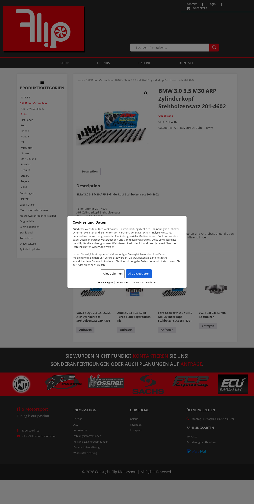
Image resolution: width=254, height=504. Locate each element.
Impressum (122, 282)
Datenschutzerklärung (144, 282)
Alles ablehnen (113, 273)
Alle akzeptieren (139, 273)
